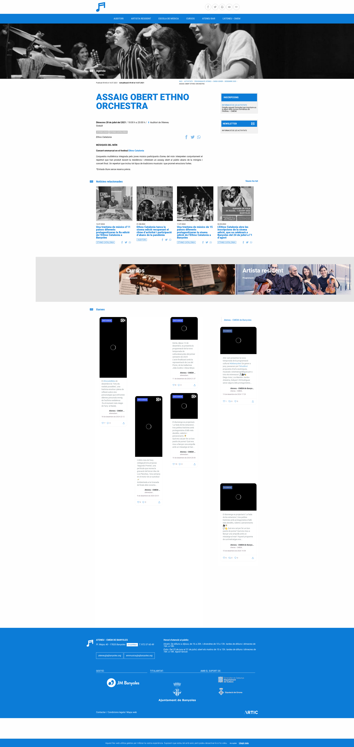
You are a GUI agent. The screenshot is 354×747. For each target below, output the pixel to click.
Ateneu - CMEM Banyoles (117, 411)
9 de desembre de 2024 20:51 (148, 496)
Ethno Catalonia (104, 137)
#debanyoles (142, 385)
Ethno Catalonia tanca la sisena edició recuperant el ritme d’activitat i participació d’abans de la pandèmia (154, 231)
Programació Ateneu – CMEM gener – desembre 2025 (215, 81)
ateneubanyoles (114, 413)
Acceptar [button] (233, 743)
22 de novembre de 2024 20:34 (184, 567)
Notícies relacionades (109, 181)
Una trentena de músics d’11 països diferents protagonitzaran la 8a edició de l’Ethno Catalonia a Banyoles (113, 232)
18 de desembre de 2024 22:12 (113, 417)
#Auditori (141, 390)
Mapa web (132, 712)
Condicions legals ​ (116, 712)
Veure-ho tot (251, 181)
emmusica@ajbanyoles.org (139, 655)
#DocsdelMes (109, 381)
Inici (180, 81)
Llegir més (244, 743)
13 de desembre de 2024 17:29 (234, 394)
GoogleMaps (132, 645)
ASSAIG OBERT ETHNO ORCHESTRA (192, 84)
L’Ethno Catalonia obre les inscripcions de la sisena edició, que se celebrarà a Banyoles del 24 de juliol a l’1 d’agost (235, 232)
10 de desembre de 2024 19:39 (234, 551)
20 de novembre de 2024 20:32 (113, 614)
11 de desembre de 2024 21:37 (184, 379)
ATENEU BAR (102, 132)
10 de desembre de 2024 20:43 (184, 458)
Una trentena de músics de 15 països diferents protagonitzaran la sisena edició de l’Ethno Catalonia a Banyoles (195, 232)
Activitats (188, 81)
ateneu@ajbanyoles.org (109, 655)
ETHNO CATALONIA (118, 132)
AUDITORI (141, 240)
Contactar (101, 712)
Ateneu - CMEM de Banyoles (237, 320)
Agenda (101, 70)
